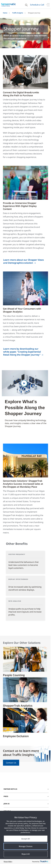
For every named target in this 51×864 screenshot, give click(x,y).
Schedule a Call (37, 4)
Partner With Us (10, 789)
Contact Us (11, 762)
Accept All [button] (25, 838)
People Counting (14, 675)
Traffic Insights (17, 13)
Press (6, 796)
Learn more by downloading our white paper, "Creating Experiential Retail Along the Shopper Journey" (22, 351)
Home (5, 13)
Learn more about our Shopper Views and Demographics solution (23, 261)
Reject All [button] (26, 854)
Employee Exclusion (16, 736)
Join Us (7, 804)
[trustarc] (44, 861)
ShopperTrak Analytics (17, 705)
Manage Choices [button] (25, 846)
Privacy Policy (8, 861)
